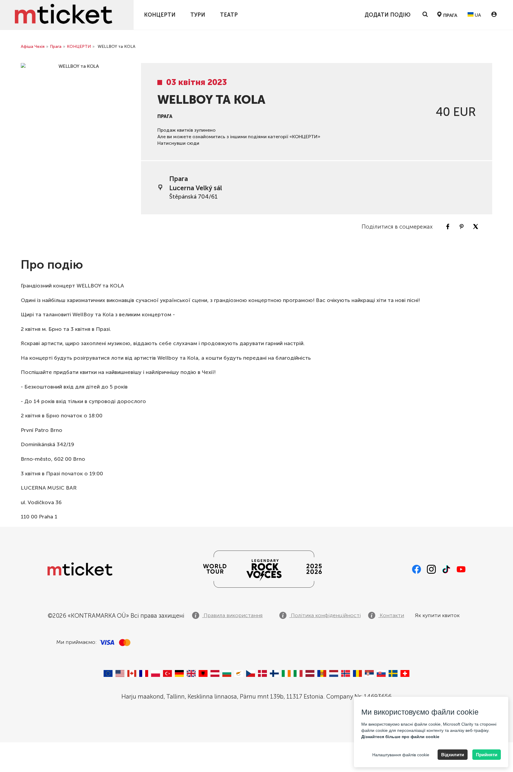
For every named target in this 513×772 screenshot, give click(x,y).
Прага (55, 46)
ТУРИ (197, 15)
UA (477, 15)
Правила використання (232, 615)
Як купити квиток (437, 615)
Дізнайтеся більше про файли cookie (400, 736)
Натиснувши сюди (178, 143)
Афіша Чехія (33, 46)
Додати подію (388, 15)
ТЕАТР (229, 15)
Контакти (391, 615)
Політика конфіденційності (325, 615)
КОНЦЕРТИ (159, 15)
